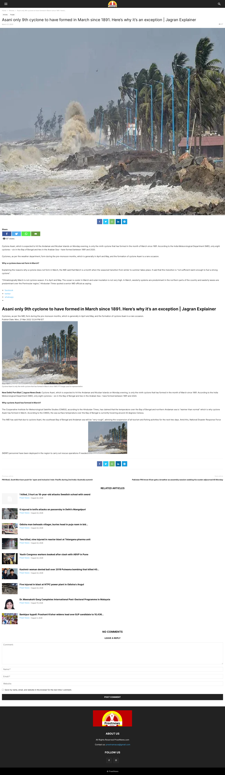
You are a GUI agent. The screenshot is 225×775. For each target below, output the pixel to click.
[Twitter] (105, 221)
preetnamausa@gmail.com (118, 744)
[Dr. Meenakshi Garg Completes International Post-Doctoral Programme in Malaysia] (10, 607)
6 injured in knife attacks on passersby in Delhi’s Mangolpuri (53, 509)
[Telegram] (124, 221)
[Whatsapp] (26, 234)
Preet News (24, 498)
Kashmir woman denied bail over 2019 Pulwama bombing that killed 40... (59, 569)
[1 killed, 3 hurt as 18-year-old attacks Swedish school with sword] (10, 499)
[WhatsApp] (112, 221)
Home (4, 10)
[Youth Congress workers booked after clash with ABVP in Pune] (10, 559)
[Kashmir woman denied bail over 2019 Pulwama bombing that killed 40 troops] (10, 574)
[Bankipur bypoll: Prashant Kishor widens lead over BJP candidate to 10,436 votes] (10, 619)
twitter (8, 293)
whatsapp (9, 297)
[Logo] (112, 726)
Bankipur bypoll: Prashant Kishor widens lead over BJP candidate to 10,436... (62, 614)
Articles (11, 10)
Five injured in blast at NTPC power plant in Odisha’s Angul (52, 584)
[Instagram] (116, 760)
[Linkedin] (118, 221)
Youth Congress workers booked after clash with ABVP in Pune (54, 554)
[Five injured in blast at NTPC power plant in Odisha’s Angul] (10, 589)
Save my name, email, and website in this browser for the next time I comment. (38, 690)
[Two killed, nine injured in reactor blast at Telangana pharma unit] (10, 544)
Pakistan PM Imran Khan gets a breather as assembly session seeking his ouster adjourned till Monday (177, 480)
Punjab (12, 14)
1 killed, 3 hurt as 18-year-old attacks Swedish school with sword (55, 494)
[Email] (35, 234)
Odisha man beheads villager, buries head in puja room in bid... (54, 524)
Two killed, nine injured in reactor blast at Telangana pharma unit (55, 539)
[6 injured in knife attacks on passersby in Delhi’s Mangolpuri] (10, 514)
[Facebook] (99, 221)
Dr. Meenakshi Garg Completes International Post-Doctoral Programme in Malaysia (65, 599)
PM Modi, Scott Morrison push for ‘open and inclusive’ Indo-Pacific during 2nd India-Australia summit (47, 480)
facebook (9, 290)
